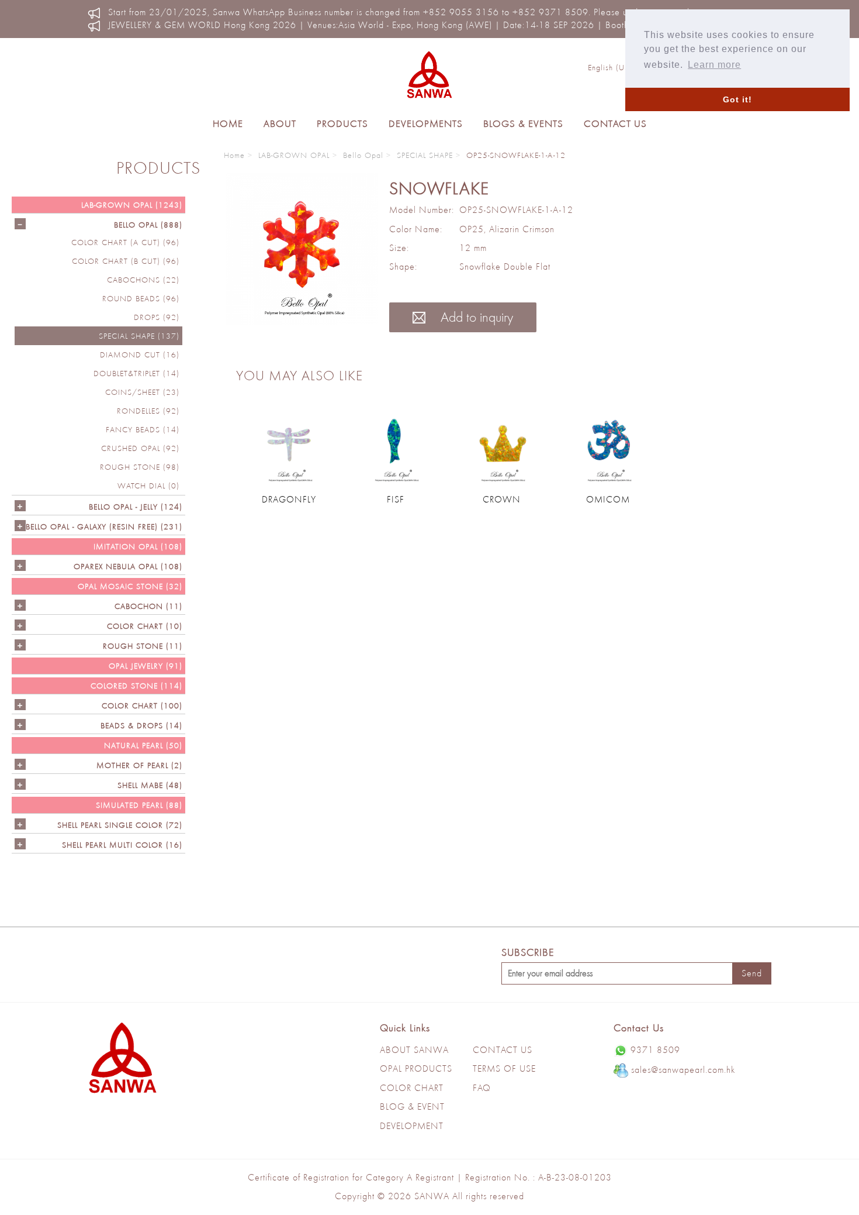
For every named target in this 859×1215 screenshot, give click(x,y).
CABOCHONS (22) (143, 279)
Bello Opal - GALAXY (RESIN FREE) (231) (104, 526)
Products (342, 123)
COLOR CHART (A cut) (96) (125, 242)
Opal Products (416, 1068)
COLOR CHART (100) (142, 705)
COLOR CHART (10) (144, 626)
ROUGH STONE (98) (139, 466)
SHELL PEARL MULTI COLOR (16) (122, 844)
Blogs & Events (523, 123)
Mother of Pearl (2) (139, 765)
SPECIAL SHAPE (425, 155)
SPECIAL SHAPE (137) (139, 335)
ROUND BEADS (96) (140, 298)
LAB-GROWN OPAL (294, 155)
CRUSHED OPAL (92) (140, 448)
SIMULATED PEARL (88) (139, 805)
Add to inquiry (475, 316)
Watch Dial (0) (148, 485)
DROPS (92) (156, 317)
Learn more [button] (714, 65)
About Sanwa (414, 1049)
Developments (426, 123)
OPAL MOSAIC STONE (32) (130, 586)
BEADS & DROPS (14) (141, 725)
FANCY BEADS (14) (142, 429)
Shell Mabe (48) (149, 785)
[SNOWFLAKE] (302, 249)
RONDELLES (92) (148, 410)
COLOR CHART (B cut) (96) (125, 261)
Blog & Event (412, 1106)
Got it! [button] (737, 99)
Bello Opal (363, 155)
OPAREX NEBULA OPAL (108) (128, 566)
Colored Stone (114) (136, 685)
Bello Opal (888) (148, 224)
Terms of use (504, 1068)
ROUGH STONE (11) (142, 645)
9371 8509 (655, 1049)
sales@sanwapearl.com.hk (683, 1069)
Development (412, 1125)
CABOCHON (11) (148, 606)
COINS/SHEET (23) (142, 392)
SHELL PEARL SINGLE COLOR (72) (119, 824)
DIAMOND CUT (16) (139, 354)
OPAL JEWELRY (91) (145, 665)
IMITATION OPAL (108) (137, 546)
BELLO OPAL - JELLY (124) (135, 506)
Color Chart (412, 1087)
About (280, 123)
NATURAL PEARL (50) (143, 745)
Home (228, 123)
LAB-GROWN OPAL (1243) (131, 204)
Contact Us (615, 123)
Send (752, 973)
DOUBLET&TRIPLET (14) (136, 373)
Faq (482, 1087)
